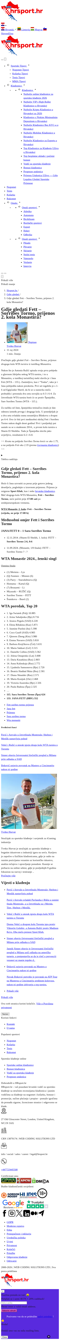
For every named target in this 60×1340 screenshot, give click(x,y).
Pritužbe (11, 1253)
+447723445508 (9, 1169)
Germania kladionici (47, 445)
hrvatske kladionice (45, 491)
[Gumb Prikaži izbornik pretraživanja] (2, 59)
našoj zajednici (45, 1316)
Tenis (9, 1048)
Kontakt (11, 1024)
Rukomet (11, 1052)
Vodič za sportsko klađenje (20, 1072)
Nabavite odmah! (9, 1311)
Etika (9, 1230)
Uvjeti (10, 1241)
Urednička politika (16, 1237)
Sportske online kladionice (20, 1065)
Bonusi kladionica (16, 1069)
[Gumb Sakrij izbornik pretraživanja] (2, 276)
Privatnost (12, 1245)
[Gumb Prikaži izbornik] (5, 273)
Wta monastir (13, 720)
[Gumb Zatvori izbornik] (5, 59)
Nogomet (11, 1040)
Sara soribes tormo (16, 716)
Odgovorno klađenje (17, 1257)
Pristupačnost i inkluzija (19, 1233)
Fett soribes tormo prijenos (20, 704)
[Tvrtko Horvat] (29, 828)
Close (4, 1337)
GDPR (10, 1222)
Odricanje (12, 1261)
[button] (30, 25)
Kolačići (11, 1249)
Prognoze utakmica (16, 1076)
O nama (11, 1028)
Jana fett (11, 708)
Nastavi (5, 1014)
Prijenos (11, 712)
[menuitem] (9, 29)
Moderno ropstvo (15, 1226)
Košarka (11, 1044)
